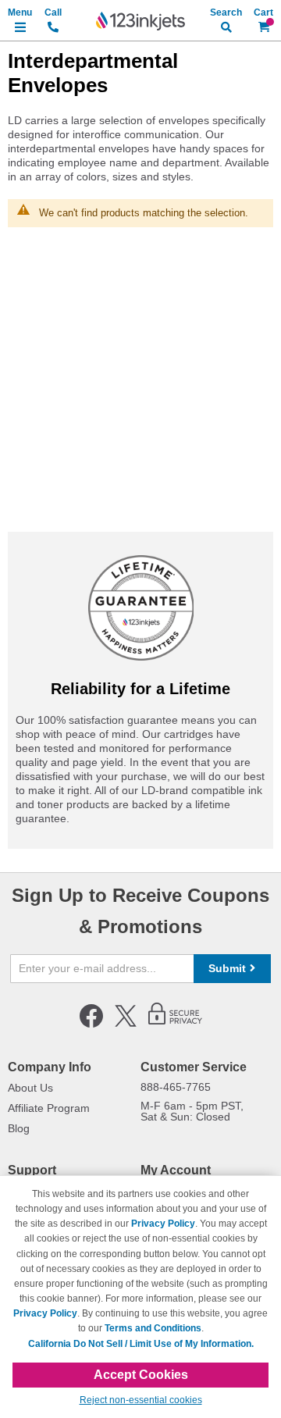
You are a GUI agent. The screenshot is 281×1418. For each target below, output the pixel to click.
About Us (30, 1087)
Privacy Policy (163, 1223)
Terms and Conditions (153, 1328)
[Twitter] (125, 1024)
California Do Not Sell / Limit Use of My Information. (141, 1343)
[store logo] (140, 21)
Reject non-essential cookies (141, 1400)
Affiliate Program (49, 1108)
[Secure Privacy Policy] (175, 1024)
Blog (19, 1128)
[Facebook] (91, 1024)
